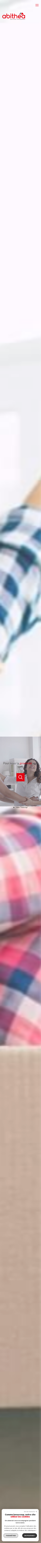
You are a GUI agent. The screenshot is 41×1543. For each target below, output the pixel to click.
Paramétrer (11, 1536)
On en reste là (29, 1511)
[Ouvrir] (20, 777)
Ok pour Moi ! (29, 1536)
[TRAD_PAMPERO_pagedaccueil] (13, 19)
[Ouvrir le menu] (38, 5)
